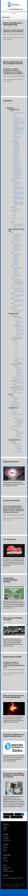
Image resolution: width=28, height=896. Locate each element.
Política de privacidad (14, 886)
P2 (14, 214)
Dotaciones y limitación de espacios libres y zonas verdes (19, 128)
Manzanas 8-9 (17, 168)
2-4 (17, 354)
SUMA (4, 849)
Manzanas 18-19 (18, 177)
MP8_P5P (16, 256)
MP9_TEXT (16, 276)
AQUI (22, 73)
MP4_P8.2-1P (17, 247)
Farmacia (5, 869)
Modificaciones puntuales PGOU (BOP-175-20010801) (19, 290)
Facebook (20, 878)
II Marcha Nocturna (11, 462)
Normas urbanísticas (19, 382)
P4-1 (15, 217)
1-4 (17, 347)
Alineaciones (19, 421)
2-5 (17, 355)
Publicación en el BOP (12, 657)
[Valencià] (12, 9)
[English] (14, 9)
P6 (14, 219)
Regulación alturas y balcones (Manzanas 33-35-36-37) (19, 194)
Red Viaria (16, 399)
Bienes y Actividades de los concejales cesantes (13, 62)
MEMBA (5, 857)
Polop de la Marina (14, 4)
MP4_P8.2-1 (16, 249)
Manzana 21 (16, 160)
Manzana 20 (17, 158)
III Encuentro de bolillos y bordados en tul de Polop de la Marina (13, 775)
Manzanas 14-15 (17, 173)
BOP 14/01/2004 (18, 379)
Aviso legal (22, 885)
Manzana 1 (16, 153)
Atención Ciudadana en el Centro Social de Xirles (13, 735)
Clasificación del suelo (19, 113)
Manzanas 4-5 (17, 166)
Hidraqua (5, 847)
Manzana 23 (17, 163)
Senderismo (6, 838)
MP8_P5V (16, 257)
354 (12, 817)
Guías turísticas (6, 840)
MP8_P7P (16, 263)
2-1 (17, 348)
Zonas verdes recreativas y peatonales (17, 148)
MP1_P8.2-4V (17, 241)
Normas (16, 411)
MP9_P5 (16, 269)
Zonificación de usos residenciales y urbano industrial (19, 123)
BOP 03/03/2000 (15, 404)
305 (5, 817)
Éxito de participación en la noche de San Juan (13, 696)
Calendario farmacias (8, 871)
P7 (14, 220)
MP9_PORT (16, 274)
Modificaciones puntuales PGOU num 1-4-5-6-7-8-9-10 (19, 283)
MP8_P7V (16, 264)
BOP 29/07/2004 (18, 386)
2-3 (17, 352)
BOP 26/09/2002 (18, 337)
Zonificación (19, 419)
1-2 (17, 343)
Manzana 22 (17, 161)
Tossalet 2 (18, 446)
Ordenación (16, 402)
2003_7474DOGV (18, 305)
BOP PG (16, 227)
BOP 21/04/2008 (18, 426)
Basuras (5, 850)
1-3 (17, 345)
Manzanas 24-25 (18, 178)
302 (16, 814)
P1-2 (15, 212)
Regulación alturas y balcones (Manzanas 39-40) (19, 204)
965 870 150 (6, 878)
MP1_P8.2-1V (17, 237)
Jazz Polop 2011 (9, 539)
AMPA (4, 830)
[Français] (15, 9)
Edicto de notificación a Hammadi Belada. (12, 24)
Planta (15, 401)
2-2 (17, 350)
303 (19, 814)
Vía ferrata (5, 837)
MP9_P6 (16, 271)
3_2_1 (15, 114)
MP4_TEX (16, 251)
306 (8, 817)
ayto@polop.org (13, 878)
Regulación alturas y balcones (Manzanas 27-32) (19, 188)
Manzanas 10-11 (17, 170)
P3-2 (15, 215)
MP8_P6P (16, 259)
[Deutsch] (17, 9)
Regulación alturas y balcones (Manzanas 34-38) (19, 199)
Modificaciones (17, 234)
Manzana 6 (16, 155)
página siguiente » (18, 817)
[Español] (10, 9)
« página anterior (7, 815)
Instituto (5, 828)
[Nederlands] (19, 9)
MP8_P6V (16, 261)
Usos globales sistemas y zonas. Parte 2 (18, 138)
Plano (15, 377)
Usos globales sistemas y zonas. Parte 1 (18, 133)
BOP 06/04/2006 (18, 392)
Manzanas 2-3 (17, 165)
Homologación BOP (18, 359)
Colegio (5, 826)
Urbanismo (7, 101)
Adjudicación (17, 397)
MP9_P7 (16, 273)
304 (23, 814)
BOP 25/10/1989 (18, 451)
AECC (4, 859)
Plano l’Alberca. (17, 209)
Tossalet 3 (18, 448)
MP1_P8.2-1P (17, 236)
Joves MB (5, 861)
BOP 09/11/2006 (18, 414)
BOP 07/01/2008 (15, 406)
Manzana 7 (16, 156)
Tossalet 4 (18, 450)
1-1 (17, 342)
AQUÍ (8, 34)
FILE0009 (16, 306)
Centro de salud (7, 867)
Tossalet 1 (18, 445)
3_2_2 (15, 116)
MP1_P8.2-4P (17, 239)
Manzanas (16, 151)
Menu (15, 13)
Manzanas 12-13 (17, 172)
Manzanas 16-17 (17, 175)
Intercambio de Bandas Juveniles (12, 619)
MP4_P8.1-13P (17, 246)
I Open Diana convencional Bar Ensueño (10, 580)
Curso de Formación (11, 500)
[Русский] (21, 9)
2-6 (17, 357)
